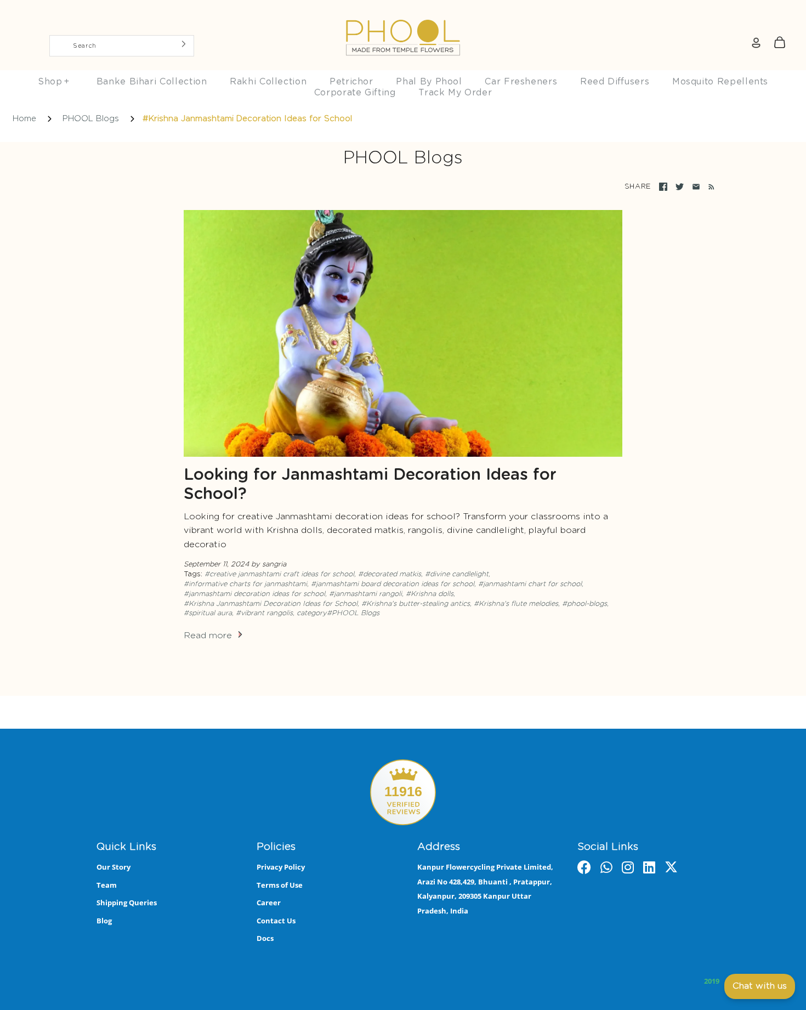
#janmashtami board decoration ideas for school (392, 584)
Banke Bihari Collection (152, 81)
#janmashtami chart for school (530, 584)
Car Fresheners (521, 81)
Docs (265, 938)
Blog (104, 921)
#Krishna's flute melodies (516, 604)
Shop (54, 81)
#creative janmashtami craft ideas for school (279, 574)
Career (269, 902)
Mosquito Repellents (720, 81)
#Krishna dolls (429, 594)
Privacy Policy (281, 867)
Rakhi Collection (268, 81)
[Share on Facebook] (663, 187)
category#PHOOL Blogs (338, 613)
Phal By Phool (429, 81)
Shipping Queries (127, 902)
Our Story (113, 867)
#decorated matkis (389, 574)
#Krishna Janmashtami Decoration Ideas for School (270, 604)
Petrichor (351, 81)
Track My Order (455, 92)
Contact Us (276, 921)
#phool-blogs (584, 604)
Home (24, 119)
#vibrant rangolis (264, 613)
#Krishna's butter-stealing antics (415, 604)
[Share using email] (696, 187)
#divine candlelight (457, 574)
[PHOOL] (403, 12)
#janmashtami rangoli (365, 594)
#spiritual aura (208, 613)
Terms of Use (280, 885)
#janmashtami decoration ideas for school (254, 594)
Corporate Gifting (355, 92)
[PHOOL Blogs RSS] (709, 187)
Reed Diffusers (614, 81)
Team (107, 885)
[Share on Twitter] (680, 187)
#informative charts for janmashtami (245, 584)
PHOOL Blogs (91, 119)
